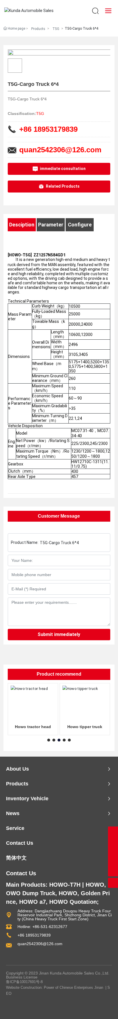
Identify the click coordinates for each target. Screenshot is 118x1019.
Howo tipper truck (84, 726)
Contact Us (21, 873)
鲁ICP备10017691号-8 (24, 982)
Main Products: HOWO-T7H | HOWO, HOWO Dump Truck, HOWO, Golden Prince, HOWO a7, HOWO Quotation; (59, 893)
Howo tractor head (33, 726)
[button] (48, 740)
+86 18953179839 (48, 129)
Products (38, 29)
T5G (55, 29)
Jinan (98, 987)
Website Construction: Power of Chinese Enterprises (49, 987)
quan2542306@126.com (60, 149)
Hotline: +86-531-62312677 (42, 926)
